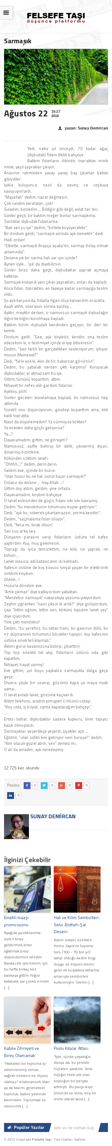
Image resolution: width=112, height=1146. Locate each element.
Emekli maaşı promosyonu (16, 921)
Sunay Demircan (52, 816)
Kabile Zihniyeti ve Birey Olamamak (22, 1051)
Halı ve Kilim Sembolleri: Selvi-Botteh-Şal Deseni (77, 924)
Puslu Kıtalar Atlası (71, 1048)
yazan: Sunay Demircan (83, 128)
